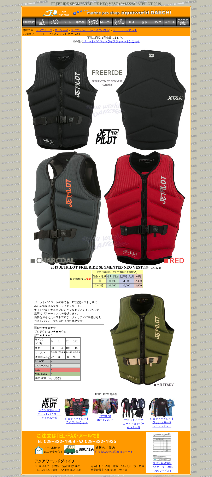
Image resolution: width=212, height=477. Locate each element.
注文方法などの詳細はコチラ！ (114, 451)
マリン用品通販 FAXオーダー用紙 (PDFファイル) (162, 467)
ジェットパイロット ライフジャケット (77, 420)
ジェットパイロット (125, 30)
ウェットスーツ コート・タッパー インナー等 (133, 423)
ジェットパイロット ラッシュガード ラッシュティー (162, 422)
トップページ (44, 30)
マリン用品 (61, 30)
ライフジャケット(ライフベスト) (90, 30)
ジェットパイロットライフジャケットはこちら (111, 41)
